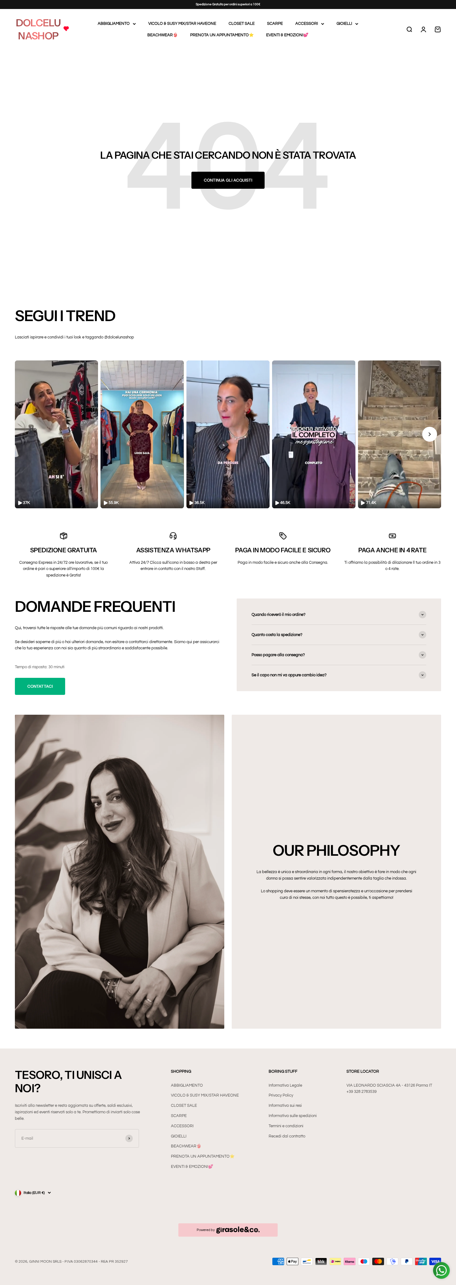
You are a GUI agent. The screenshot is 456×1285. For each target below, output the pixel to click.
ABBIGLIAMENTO (114, 23)
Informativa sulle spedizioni (293, 1116)
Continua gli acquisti (228, 180)
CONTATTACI (40, 686)
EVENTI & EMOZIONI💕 (287, 35)
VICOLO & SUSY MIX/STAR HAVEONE (182, 23)
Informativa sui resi (285, 1105)
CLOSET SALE (242, 23)
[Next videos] (429, 434)
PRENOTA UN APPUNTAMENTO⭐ (222, 35)
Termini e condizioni (286, 1126)
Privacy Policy (281, 1095)
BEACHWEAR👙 (162, 35)
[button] (56, 434)
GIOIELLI (344, 23)
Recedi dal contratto (287, 1136)
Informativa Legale (285, 1085)
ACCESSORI (306, 23)
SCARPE (275, 23)
